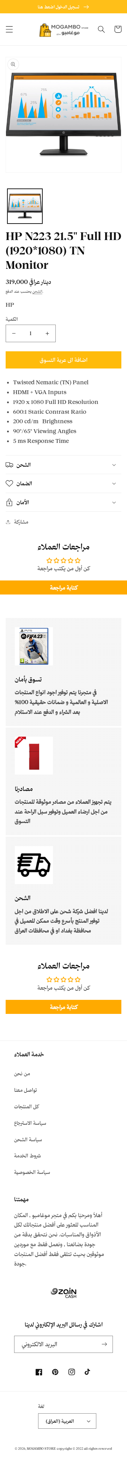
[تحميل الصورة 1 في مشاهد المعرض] (24, 206)
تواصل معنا (25, 1090)
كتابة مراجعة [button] (63, 587)
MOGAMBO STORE (41, 1448)
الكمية (12, 319)
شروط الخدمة (27, 1155)
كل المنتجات (26, 1106)
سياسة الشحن (28, 1139)
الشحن (37, 291)
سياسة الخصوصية (32, 1172)
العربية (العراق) (60, 1421)
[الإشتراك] (104, 1344)
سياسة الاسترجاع (30, 1123)
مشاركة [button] (21, 521)
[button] (9, 29)
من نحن (22, 1073)
